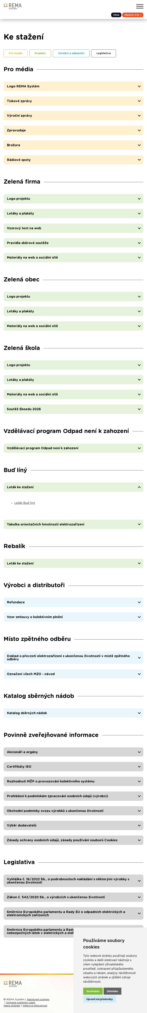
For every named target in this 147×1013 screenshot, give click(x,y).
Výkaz (116, 15)
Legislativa (103, 53)
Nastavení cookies (38, 999)
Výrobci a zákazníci (71, 53)
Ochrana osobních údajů (20, 1002)
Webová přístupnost (35, 1006)
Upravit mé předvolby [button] (99, 999)
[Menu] (139, 6)
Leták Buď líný (24, 503)
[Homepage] (13, 8)
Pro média (15, 53)
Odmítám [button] (112, 991)
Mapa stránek (12, 1006)
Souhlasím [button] (92, 991)
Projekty (40, 53)
